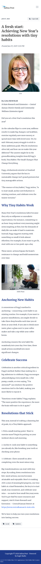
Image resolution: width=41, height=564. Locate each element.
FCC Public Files (9, 560)
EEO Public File (30, 560)
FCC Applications (20, 560)
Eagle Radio (21, 556)
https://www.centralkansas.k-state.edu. (18, 507)
